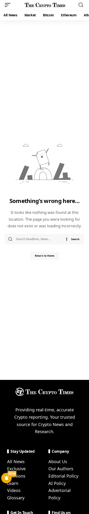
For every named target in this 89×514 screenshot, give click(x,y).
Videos (14, 490)
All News (16, 461)
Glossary (15, 498)
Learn (12, 483)
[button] (9, 5)
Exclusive (16, 468)
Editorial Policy (63, 476)
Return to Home (44, 255)
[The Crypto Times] (45, 5)
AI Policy (57, 483)
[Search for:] (39, 239)
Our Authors (60, 468)
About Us (57, 461)
